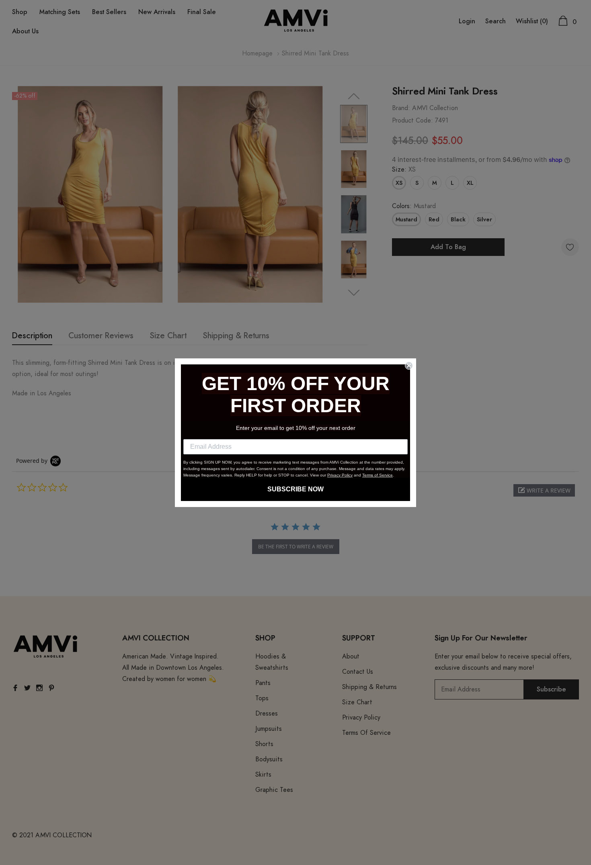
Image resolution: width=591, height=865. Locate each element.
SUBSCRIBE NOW (295, 489)
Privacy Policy (340, 475)
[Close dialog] (409, 366)
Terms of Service (377, 475)
